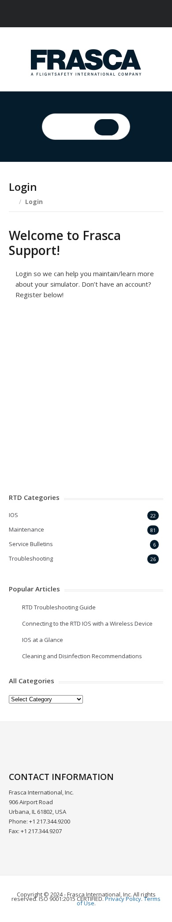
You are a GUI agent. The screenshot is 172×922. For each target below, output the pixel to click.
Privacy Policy (123, 899)
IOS (13, 515)
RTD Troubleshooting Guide (59, 607)
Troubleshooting (31, 558)
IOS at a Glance (42, 640)
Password (28, 360)
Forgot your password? (86, 450)
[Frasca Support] (86, 62)
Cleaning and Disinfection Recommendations (82, 656)
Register (126, 424)
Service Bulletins (31, 544)
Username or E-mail (44, 322)
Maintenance (26, 529)
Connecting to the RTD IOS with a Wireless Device (87, 623)
